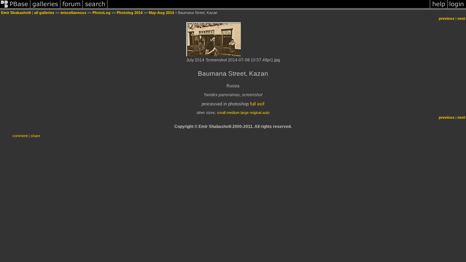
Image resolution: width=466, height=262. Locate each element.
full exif (257, 103)
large (245, 113)
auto (266, 113)
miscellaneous (73, 13)
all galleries (44, 13)
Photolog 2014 (130, 13)
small (221, 113)
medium (233, 113)
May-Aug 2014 (161, 13)
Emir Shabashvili (16, 13)
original (255, 113)
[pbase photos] (15, 8)
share (35, 136)
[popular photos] (268, 8)
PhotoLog (101, 13)
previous (446, 18)
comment (20, 136)
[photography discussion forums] (71, 8)
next (461, 18)
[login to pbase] (457, 8)
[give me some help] (439, 8)
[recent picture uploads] (45, 8)
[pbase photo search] (95, 8)
